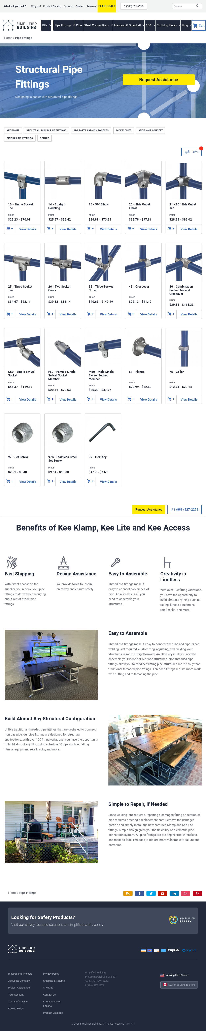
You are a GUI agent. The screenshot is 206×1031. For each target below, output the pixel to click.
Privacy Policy (51, 973)
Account (68, 6)
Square (44, 138)
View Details (27, 229)
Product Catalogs (53, 1012)
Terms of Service (18, 1001)
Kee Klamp (13, 130)
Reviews (91, 6)
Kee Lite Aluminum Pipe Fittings (47, 130)
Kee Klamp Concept (151, 130)
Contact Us (49, 994)
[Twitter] (151, 893)
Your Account (16, 994)
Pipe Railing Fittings (20, 138)
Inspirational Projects (20, 973)
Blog (185, 25)
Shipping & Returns (54, 980)
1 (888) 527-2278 (133, 6)
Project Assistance (19, 987)
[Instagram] (185, 893)
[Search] (197, 6)
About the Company (19, 980)
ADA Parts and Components (91, 130)
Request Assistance (158, 79)
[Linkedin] (174, 893)
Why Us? (36, 6)
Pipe (79, 25)
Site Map (48, 987)
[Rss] (128, 893)
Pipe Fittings (63, 25)
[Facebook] (139, 893)
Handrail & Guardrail (128, 25)
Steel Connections (97, 25)
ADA (149, 25)
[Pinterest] (197, 893)
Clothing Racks (167, 25)
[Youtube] (162, 893)
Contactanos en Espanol (52, 1003)
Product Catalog (52, 6)
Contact (79, 6)
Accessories (124, 130)
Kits (45, 25)
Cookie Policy (16, 1008)
